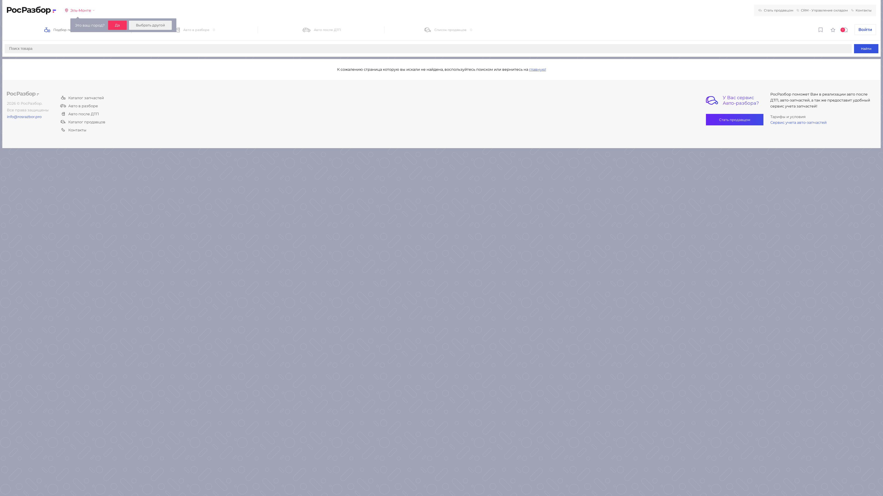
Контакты (864, 10)
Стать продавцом (778, 10)
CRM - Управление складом (824, 10)
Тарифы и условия (788, 117)
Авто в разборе (83, 106)
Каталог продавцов (86, 122)
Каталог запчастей (86, 98)
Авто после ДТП (83, 114)
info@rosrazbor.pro (24, 117)
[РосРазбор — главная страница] (23, 94)
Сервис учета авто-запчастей (798, 122)
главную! (537, 69)
